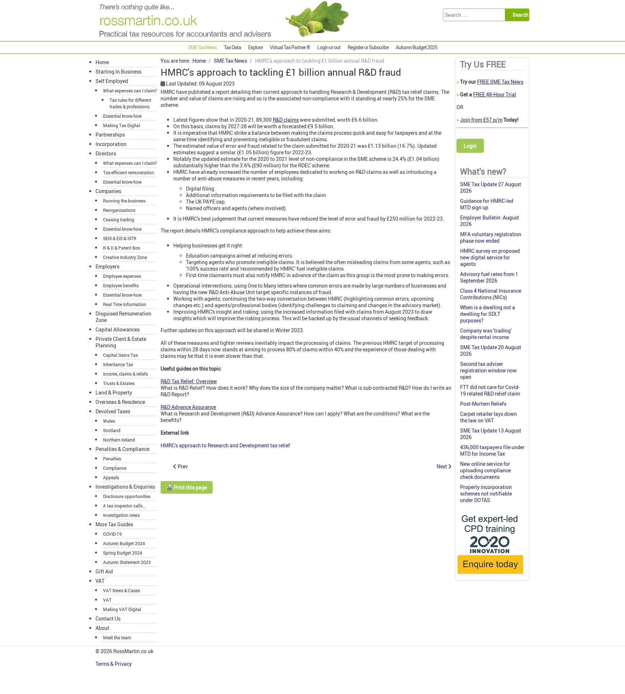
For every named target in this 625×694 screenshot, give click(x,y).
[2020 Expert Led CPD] (489, 575)
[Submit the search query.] (519, 15)
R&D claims (286, 119)
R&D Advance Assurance (188, 407)
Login (470, 145)
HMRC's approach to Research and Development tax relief (225, 445)
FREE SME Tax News (500, 81)
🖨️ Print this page (186, 487)
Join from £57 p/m (481, 119)
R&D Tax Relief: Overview (189, 381)
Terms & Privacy (114, 663)
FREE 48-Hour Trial (494, 94)
